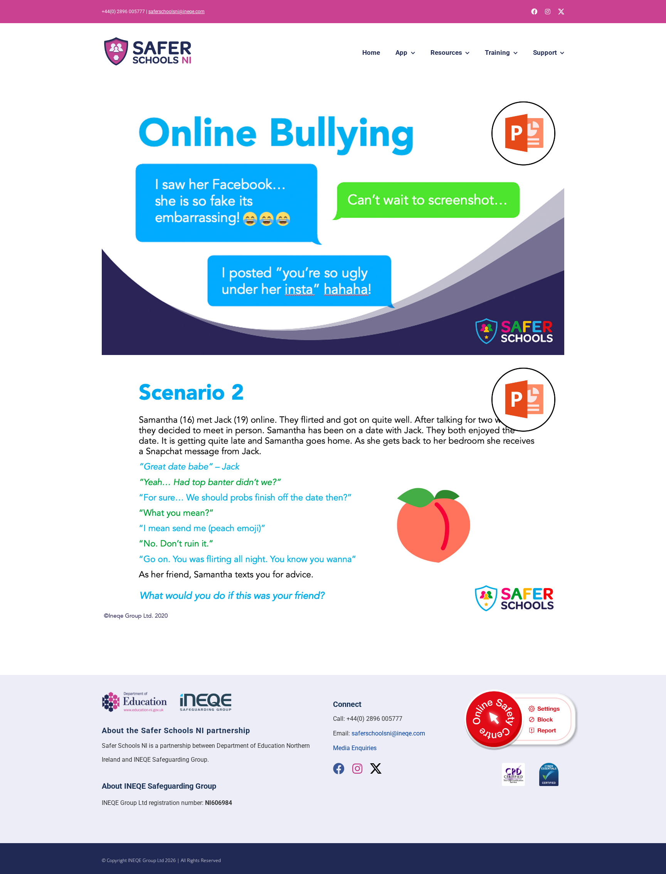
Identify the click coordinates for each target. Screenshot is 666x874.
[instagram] (547, 11)
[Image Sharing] (333, 367)
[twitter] (561, 11)
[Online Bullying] (333, 101)
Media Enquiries (355, 748)
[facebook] (534, 11)
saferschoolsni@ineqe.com (176, 11)
